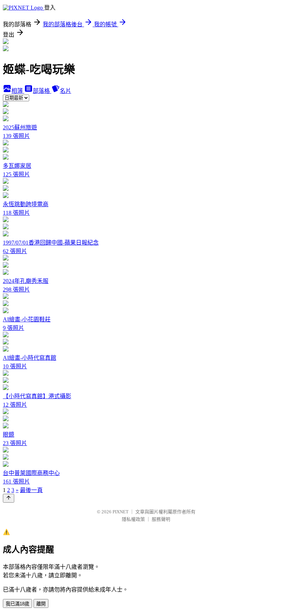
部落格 (42, 91)
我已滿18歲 (17, 603)
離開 (41, 603)
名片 (65, 91)
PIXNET (121, 511)
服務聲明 (161, 519)
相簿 (17, 91)
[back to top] (8, 498)
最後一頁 (31, 490)
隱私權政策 (133, 519)
